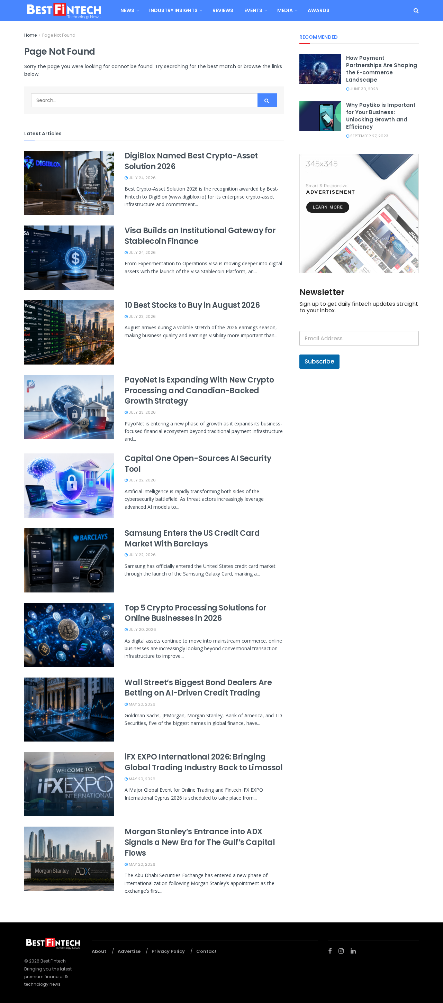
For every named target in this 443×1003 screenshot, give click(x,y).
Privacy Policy (168, 951)
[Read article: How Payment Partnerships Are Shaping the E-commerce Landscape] (320, 69)
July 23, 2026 (142, 316)
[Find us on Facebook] (330, 951)
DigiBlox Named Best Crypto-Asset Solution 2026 (191, 161)
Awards (318, 10)
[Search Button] (416, 10)
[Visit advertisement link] (359, 213)
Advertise (129, 951)
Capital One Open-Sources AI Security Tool (198, 464)
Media (285, 10)
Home (30, 35)
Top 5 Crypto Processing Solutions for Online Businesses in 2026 (195, 613)
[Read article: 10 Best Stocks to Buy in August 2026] (69, 332)
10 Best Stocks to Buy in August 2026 (192, 305)
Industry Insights (173, 10)
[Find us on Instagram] (341, 951)
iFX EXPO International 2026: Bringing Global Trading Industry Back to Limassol (203, 762)
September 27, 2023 (368, 136)
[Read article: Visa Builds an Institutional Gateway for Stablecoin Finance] (69, 258)
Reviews (223, 10)
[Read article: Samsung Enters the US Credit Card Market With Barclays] (69, 560)
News (127, 10)
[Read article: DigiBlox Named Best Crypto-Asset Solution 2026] (69, 183)
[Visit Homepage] (63, 10)
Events (253, 10)
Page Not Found (58, 35)
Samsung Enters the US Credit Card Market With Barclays (192, 538)
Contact (206, 951)
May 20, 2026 (141, 704)
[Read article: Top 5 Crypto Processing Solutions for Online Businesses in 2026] (69, 635)
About (99, 951)
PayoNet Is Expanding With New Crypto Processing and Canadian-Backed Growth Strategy (199, 391)
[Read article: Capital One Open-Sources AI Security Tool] (69, 485)
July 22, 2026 (142, 480)
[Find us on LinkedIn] (353, 951)
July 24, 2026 (142, 178)
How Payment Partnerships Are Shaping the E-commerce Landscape (381, 68)
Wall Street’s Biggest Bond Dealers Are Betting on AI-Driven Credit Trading (198, 688)
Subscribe (319, 361)
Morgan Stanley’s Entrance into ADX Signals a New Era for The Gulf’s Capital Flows (200, 842)
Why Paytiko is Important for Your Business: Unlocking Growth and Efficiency (381, 115)
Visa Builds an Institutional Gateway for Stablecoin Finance (200, 236)
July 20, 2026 (142, 629)
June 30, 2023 (363, 89)
